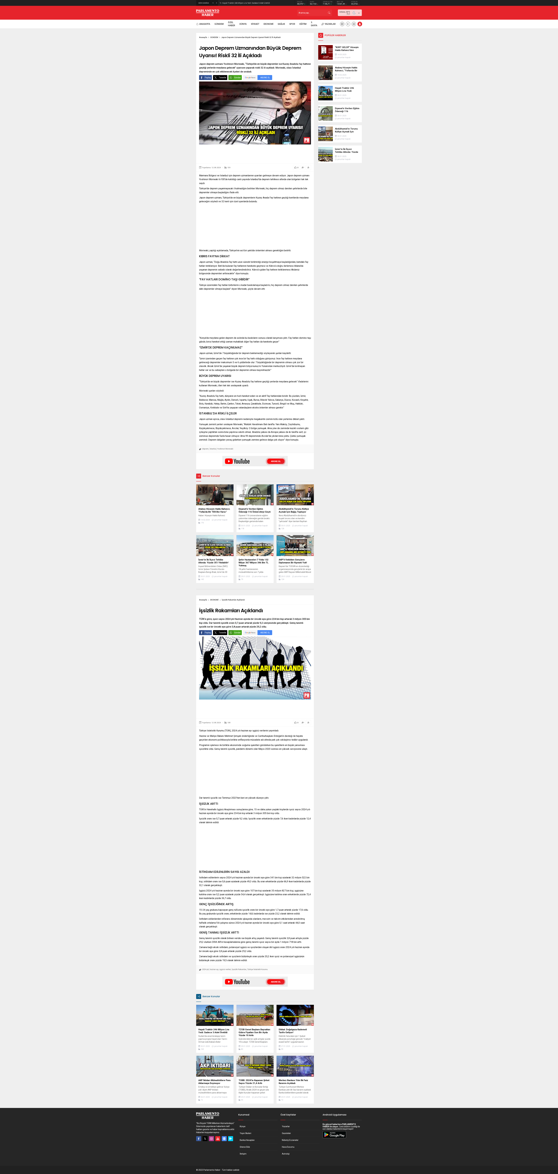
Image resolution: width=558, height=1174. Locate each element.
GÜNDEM (214, 37)
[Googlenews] (224, 1138)
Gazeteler (286, 1133)
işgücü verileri (225, 969)
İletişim (243, 1154)
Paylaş (208, 77)
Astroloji (285, 1154)
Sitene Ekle (245, 1147)
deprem (205, 449)
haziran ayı (214, 969)
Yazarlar (286, 1126)
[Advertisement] (255, 153)
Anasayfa (203, 37)
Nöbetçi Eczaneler (290, 1140)
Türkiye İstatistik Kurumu (257, 969)
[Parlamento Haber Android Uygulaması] (334, 1138)
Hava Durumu (288, 1147)
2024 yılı (205, 969)
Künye (242, 1126)
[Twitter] (205, 1138)
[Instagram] (211, 1138)
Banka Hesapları (247, 1140)
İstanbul (213, 449)
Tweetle (222, 77)
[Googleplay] (230, 1138)
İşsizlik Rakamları (239, 969)
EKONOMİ (214, 600)
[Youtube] (217, 1138)
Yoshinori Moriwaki (225, 449)
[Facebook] (198, 1138)
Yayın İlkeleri (245, 1133)
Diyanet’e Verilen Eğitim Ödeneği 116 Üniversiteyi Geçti (244, 3)
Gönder (237, 77)
